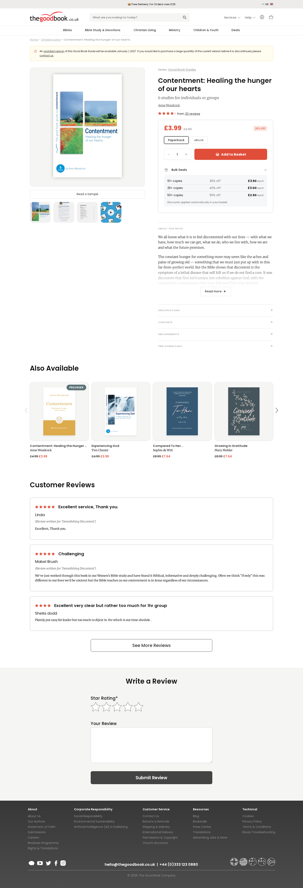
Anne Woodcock (169, 105)
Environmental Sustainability (94, 821)
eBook (199, 140)
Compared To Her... (168, 446)
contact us (46, 55)
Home (34, 39)
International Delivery (158, 832)
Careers (33, 837)
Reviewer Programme (43, 843)
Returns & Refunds (156, 821)
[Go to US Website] (244, 860)
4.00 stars (43, 605)
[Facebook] (55, 862)
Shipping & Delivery (156, 827)
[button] (26, 420)
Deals (235, 30)
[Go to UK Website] (234, 860)
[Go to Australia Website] (253, 860)
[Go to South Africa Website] (271, 860)
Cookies (248, 816)
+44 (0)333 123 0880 (179, 864)
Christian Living (145, 30)
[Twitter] (48, 862)
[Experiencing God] (121, 411)
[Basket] (271, 18)
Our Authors (36, 821)
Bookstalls (200, 821)
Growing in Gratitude (231, 446)
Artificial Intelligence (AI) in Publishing (101, 827)
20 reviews (192, 114)
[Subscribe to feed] (31, 862)
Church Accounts (155, 843)
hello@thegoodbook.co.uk (130, 864)
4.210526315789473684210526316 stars (166, 113)
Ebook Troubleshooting (258, 832)
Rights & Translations (43, 848)
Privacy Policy (252, 821)
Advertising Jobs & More (210, 837)
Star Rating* (104, 698)
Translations (201, 832)
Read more (213, 291)
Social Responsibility (88, 816)
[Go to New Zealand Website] (262, 860)
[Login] (262, 17)
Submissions (37, 832)
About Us (34, 816)
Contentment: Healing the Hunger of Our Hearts (59, 446)
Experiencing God (105, 446)
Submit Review (151, 778)
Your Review (104, 723)
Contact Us (151, 816)
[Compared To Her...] (182, 411)
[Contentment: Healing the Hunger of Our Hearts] (59, 411)
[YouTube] (40, 862)
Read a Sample (87, 194)
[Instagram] (62, 862)
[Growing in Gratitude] (244, 411)
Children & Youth (205, 30)
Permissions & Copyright (160, 837)
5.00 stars (45, 506)
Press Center (202, 827)
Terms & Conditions (256, 827)
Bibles (67, 30)
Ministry (174, 30)
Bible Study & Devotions (102, 30)
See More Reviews (151, 645)
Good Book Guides (182, 70)
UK (267, 4)
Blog (196, 816)
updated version (53, 51)
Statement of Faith (41, 827)
